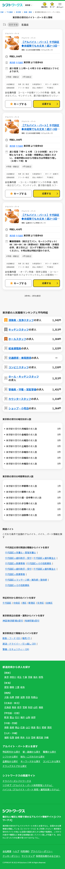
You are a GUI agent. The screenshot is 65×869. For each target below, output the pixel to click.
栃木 (35, 677)
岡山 (17, 727)
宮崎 (33, 737)
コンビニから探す (52, 761)
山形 (35, 707)
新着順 (25, 24)
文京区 (40, 602)
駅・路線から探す (31, 751)
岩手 (19, 707)
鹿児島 (39, 737)
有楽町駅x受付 (32, 620)
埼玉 (19, 677)
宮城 (25, 707)
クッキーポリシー (11, 856)
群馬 (41, 677)
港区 (24, 602)
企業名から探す (10, 761)
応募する (46, 103)
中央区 (16, 602)
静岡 (12, 687)
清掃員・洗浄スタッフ (21, 320)
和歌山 (34, 697)
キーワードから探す (30, 761)
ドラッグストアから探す (15, 766)
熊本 (22, 737)
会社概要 (7, 851)
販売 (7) (26, 638)
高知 (49, 727)
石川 (17, 717)
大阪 (6, 697)
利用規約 (25, 851)
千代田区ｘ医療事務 (15, 563)
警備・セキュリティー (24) (16, 649)
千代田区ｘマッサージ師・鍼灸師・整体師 (26, 579)
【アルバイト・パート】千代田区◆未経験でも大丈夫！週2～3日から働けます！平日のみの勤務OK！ (40, 43)
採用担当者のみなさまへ (48, 856)
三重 (17, 687)
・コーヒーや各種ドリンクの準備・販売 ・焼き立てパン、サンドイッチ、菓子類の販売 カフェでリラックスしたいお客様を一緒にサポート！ (31, 185)
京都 (17, 697)
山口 (28, 727)
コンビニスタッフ (19, 367)
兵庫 (12, 697)
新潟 (6, 717)
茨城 (30, 677)
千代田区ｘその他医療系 (39, 563)
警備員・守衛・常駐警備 (22, 389)
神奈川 (13, 677)
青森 (14, 707)
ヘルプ (16, 851)
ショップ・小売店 (19, 408)
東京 (6, 677)
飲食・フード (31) (12, 638)
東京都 (12, 62)
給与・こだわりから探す (33, 756)
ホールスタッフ (17, 339)
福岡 (6, 737)
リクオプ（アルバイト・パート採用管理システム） (28, 785)
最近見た (44, 7)
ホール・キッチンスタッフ (24, 376)
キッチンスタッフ (19, 329)
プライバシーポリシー (42, 851)
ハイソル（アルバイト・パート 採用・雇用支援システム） (31, 789)
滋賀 (22, 697)
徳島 (33, 727)
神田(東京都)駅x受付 (13, 620)
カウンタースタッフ (20, 399)
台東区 (49, 602)
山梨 (28, 717)
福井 (22, 717)
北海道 (7, 707)
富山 (12, 717)
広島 (22, 727)
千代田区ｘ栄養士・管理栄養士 (20, 552)
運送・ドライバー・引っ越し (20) (19, 643)
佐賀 (12, 737)
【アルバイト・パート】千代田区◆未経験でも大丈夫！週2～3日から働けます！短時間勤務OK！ (40, 216)
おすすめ (13, 24)
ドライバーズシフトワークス (17, 781)
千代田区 (19, 62)
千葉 (25, 677)
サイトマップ (28, 856)
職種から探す (49, 751)
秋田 (30, 707)
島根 (12, 727)
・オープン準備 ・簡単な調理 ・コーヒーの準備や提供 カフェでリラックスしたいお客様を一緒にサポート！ (32, 274)
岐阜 (22, 687)
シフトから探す (10, 756)
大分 (28, 737)
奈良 (28, 697)
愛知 (6, 687)
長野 (33, 717)
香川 (38, 727)
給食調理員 (15, 348)
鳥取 (6, 727)
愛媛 (44, 727)
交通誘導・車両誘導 (20, 358)
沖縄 (46, 737)
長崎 (17, 737)
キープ (52, 7)
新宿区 (32, 602)
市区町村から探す (11, 751)
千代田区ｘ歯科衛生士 (45, 558)
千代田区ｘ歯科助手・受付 (18, 558)
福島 (41, 707)
